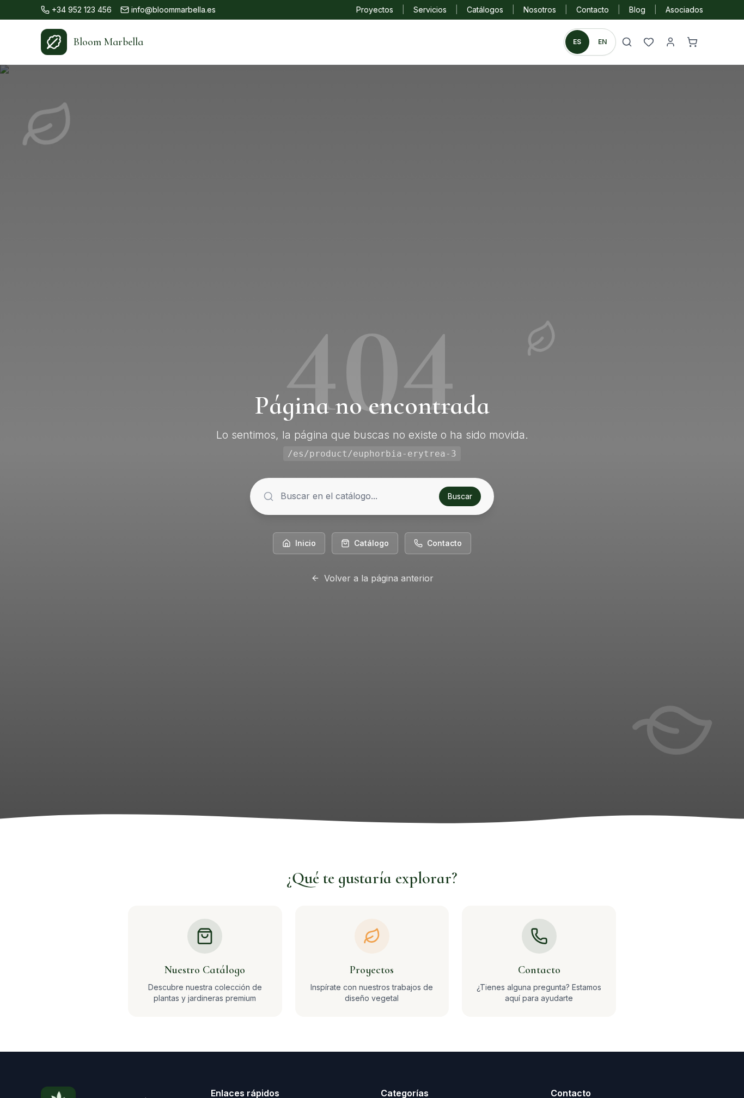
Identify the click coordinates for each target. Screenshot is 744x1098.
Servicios (430, 9)
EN (602, 42)
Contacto (592, 9)
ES (577, 42)
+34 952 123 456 (82, 9)
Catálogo (371, 543)
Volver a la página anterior (379, 578)
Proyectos (374, 9)
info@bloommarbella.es (173, 9)
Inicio (305, 543)
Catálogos (485, 9)
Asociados (684, 9)
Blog (637, 9)
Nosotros (539, 9)
